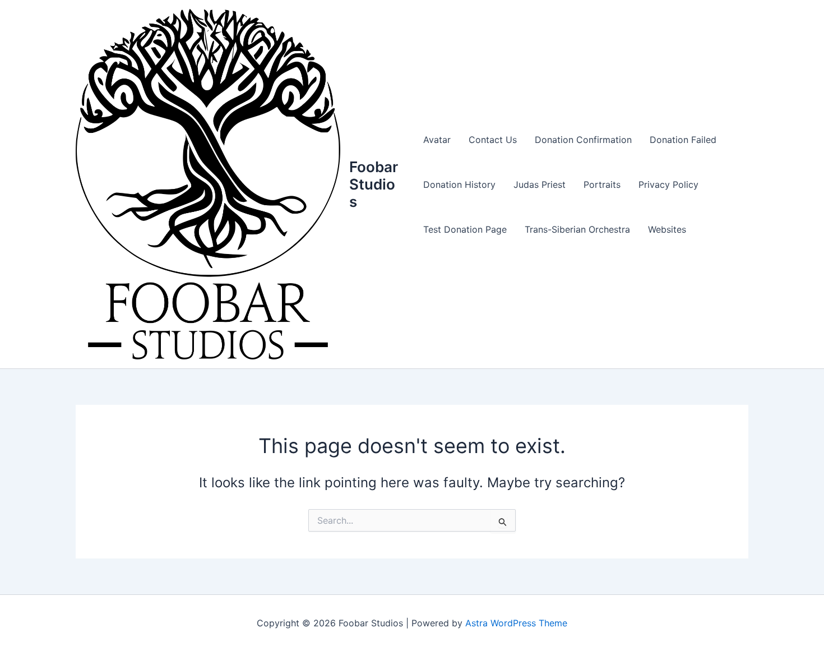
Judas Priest (539, 184)
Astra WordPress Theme (516, 623)
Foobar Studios (373, 184)
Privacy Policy (668, 184)
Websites (667, 229)
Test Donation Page (465, 229)
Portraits (602, 184)
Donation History (459, 184)
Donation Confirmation (583, 139)
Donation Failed (683, 139)
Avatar (437, 139)
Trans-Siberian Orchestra (577, 229)
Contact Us (493, 139)
